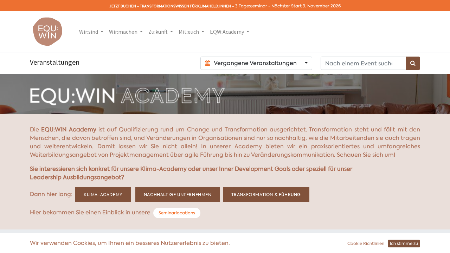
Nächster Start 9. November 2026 (306, 6)
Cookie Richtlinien (365, 243)
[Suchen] (413, 63)
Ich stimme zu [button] (404, 243)
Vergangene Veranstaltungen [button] (255, 63)
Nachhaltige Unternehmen (178, 194)
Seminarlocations (177, 213)
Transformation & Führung (266, 194)
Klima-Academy (103, 194)
